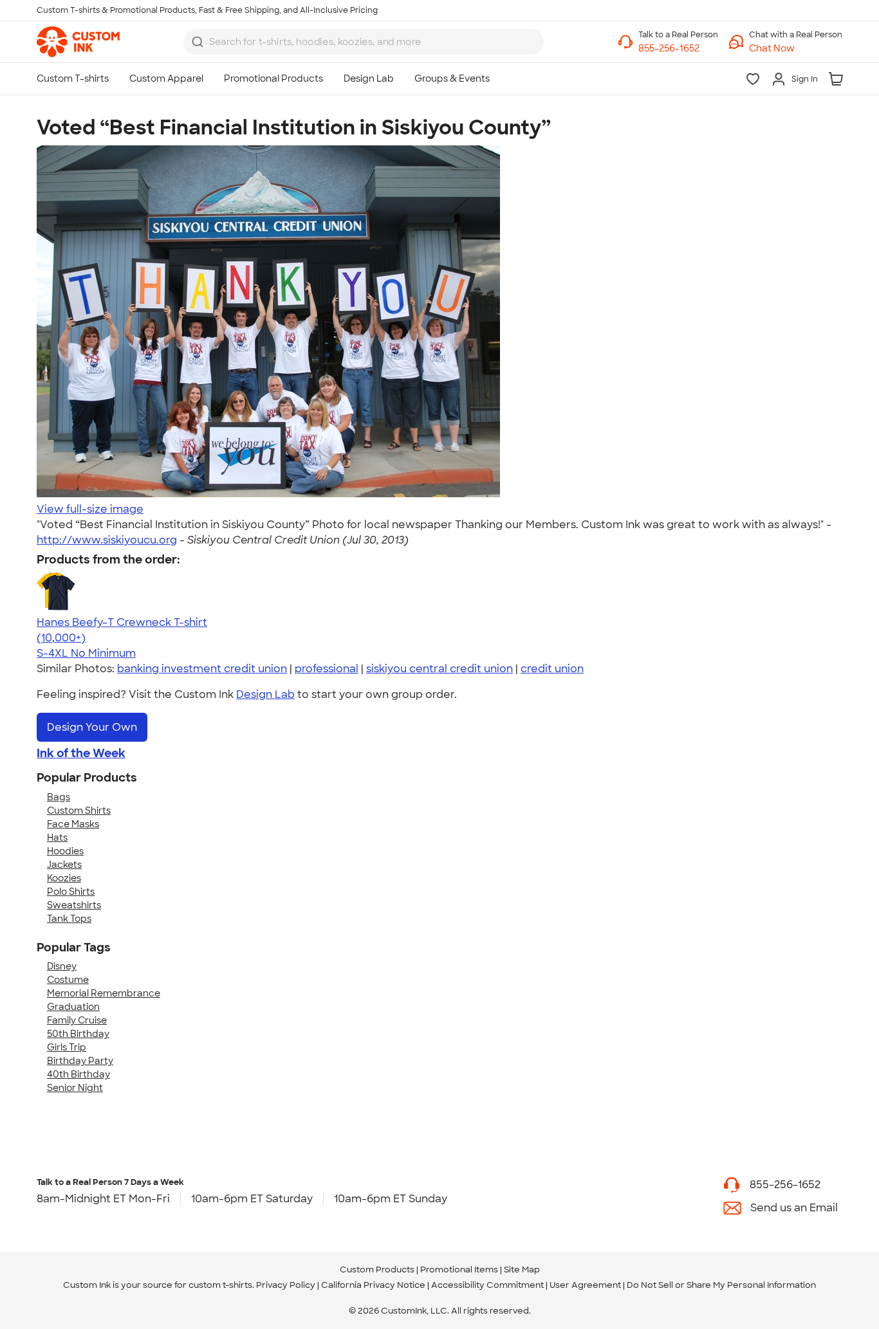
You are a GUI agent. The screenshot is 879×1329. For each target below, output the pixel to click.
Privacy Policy (285, 1284)
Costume (68, 979)
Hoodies (65, 851)
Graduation (73, 1007)
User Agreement (585, 1284)
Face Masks (73, 824)
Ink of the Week (81, 753)
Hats (57, 837)
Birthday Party (80, 1061)
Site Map (522, 1269)
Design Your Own (92, 727)
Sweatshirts (74, 905)
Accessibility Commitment (487, 1284)
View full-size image (90, 509)
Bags (58, 797)
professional (326, 668)
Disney (62, 966)
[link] (78, 41)
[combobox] (363, 42)
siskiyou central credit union (439, 668)
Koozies (64, 878)
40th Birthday (78, 1074)
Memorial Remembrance (103, 993)
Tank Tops (69, 918)
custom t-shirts (220, 1284)
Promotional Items (459, 1269)
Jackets (64, 864)
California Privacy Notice (373, 1284)
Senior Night (75, 1088)
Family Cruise (77, 1020)
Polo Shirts (71, 891)
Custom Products (377, 1269)
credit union (552, 668)
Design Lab (265, 694)
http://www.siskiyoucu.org (107, 540)
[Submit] (197, 42)
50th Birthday (78, 1034)
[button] (795, 48)
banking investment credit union (202, 668)
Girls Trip (66, 1047)
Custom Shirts (79, 810)
